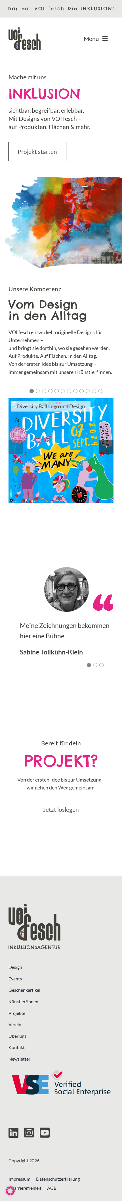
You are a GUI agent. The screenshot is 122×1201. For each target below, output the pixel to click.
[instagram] (29, 1132)
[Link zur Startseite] (61, 926)
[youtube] (45, 1132)
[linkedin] (13, 1132)
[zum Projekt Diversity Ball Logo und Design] (61, 450)
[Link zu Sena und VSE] (61, 1083)
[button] (32, 391)
